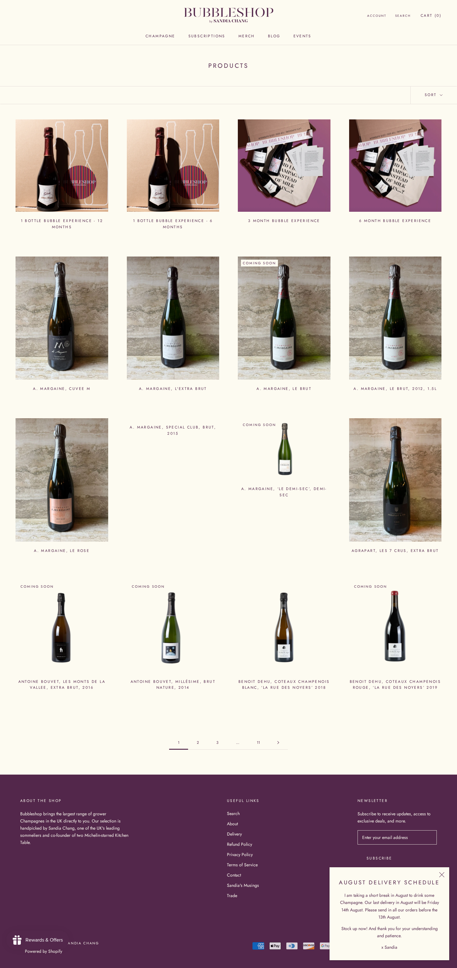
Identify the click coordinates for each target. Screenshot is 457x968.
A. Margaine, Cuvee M (61, 388)
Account (376, 15)
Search (403, 15)
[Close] (442, 875)
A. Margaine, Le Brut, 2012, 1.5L (395, 388)
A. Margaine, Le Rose (62, 550)
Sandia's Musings (243, 885)
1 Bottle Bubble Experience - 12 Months (62, 224)
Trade (232, 895)
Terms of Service (242, 865)
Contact (234, 875)
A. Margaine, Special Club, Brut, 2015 (173, 430)
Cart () (431, 15)
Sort (432, 95)
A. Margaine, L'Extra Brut (173, 388)
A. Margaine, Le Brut (284, 388)
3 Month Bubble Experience (284, 221)
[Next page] (278, 743)
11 (258, 742)
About (232, 824)
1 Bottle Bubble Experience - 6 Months (173, 224)
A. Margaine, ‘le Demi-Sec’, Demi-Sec (284, 492)
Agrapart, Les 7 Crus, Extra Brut (395, 550)
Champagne (160, 36)
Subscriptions (206, 36)
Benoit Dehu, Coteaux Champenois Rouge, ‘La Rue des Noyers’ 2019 (395, 685)
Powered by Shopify (43, 951)
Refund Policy (239, 844)
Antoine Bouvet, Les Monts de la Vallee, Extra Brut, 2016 (61, 685)
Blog (274, 36)
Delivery (234, 834)
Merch (246, 36)
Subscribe (379, 858)
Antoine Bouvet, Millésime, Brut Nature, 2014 (173, 685)
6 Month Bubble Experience (395, 221)
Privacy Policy (240, 854)
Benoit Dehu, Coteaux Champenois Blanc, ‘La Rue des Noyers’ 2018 (284, 685)
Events (302, 36)
